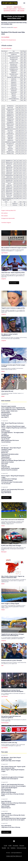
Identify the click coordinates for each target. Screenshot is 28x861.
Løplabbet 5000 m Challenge (9, 479)
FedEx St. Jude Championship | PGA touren (12, 489)
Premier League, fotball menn (9, 411)
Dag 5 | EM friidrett (6, 813)
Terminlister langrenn (6, 222)
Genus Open (4, 463)
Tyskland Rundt (5, 457)
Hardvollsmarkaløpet (7, 480)
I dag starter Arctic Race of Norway (10, 827)
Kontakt (9, 845)
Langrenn (15, 27)
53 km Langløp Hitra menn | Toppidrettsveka (13, 407)
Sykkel (2, 396)
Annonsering (15, 845)
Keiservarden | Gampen (7, 462)
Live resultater (5, 37)
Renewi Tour (4, 452)
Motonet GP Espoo (6, 459)
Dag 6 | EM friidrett (6, 801)
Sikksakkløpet (5, 435)
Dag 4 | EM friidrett (6, 825)
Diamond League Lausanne (10, 8)
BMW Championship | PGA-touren (10, 440)
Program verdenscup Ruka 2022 (8, 210)
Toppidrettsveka (17, 7)
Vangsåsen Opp (5, 466)
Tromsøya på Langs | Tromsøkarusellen (11, 482)
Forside (5, 845)
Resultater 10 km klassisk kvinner (8, 40)
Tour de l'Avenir (5, 438)
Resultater (4, 847)
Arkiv (8, 847)
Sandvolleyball (4, 722)
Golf (2, 665)
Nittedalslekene (5, 412)
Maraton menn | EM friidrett (8, 792)
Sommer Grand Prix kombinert (9, 470)
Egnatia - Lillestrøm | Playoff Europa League (13, 426)
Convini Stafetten (6, 442)
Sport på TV (9, 7)
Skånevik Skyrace (6, 807)
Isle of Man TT (5, 417)
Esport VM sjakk (5, 806)
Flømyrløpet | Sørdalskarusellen (9, 454)
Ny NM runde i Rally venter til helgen (11, 760)
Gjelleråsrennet (5, 455)
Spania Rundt (21, 8)
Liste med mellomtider (6, 48)
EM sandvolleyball (6, 491)
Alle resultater (21, 10)
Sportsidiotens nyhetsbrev (10, 10)
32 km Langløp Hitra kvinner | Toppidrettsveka (13, 409)
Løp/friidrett (4, 252)
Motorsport (3, 551)
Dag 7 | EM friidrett (6, 492)
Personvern (21, 845)
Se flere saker (5, 832)
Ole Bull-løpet (5, 415)
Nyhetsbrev (13, 847)
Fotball (3, 371)
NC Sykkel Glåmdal (6, 414)
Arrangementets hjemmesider (8, 218)
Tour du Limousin (5, 483)
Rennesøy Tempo (6, 437)
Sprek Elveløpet (5, 431)
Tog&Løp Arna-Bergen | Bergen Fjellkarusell (13, 460)
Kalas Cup (4, 465)
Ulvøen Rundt (5, 451)
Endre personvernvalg (21, 847)
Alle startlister (4, 213)
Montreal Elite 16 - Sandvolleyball (10, 468)
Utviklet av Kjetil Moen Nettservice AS (14, 856)
